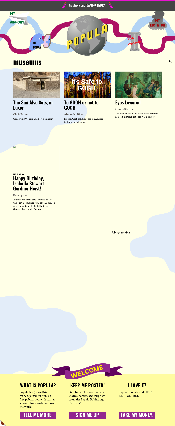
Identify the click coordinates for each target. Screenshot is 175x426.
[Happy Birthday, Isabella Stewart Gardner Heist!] (36, 159)
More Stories (121, 232)
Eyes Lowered (128, 102)
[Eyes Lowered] (138, 85)
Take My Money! (137, 415)
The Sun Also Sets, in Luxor (33, 105)
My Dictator (158, 20)
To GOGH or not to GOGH (81, 105)
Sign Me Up (87, 415)
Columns (135, 41)
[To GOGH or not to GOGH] (87, 85)
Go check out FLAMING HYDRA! (87, 5)
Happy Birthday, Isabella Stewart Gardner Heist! (28, 184)
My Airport (19, 20)
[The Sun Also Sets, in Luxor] (36, 85)
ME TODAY (40, 41)
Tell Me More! (38, 415)
